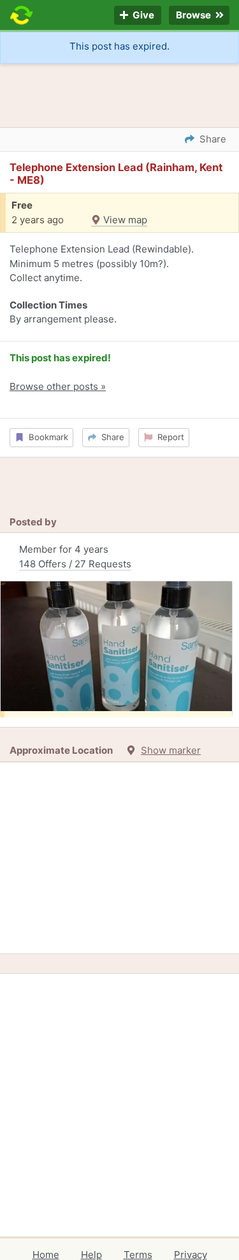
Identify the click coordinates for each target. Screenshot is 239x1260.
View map (124, 220)
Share (110, 437)
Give (142, 16)
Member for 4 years (75, 556)
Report (168, 437)
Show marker (171, 750)
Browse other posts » (58, 386)
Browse (194, 16)
